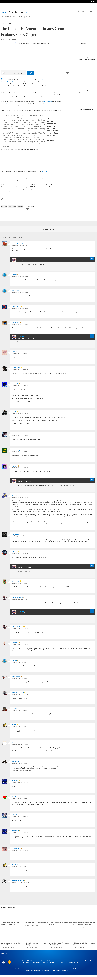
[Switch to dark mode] (79, 11)
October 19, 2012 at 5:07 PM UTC (20, 276)
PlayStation (19, 12)
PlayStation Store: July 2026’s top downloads (36, 922)
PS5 (3, 17)
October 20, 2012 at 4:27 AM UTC (20, 678)
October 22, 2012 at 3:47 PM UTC (20, 866)
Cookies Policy (51, 968)
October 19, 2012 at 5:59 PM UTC (20, 324)
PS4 (11, 17)
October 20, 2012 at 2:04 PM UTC (20, 710)
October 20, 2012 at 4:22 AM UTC (20, 662)
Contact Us (79, 968)
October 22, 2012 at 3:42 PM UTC (20, 850)
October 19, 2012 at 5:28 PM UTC (20, 292)
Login (83, 11)
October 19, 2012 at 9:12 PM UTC (20, 497)
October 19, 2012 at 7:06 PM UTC (20, 385)
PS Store (15, 17)
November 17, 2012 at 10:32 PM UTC (20, 882)
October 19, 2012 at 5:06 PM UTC (20, 245)
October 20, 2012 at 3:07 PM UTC (20, 726)
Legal (73, 968)
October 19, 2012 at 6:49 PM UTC (20, 369)
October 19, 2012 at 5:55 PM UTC (20, 308)
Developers (87, 968)
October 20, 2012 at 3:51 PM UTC (20, 744)
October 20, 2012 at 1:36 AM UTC (20, 628)
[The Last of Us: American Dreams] (55, 84)
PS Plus (21, 17)
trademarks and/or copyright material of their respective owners (51, 962)
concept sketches (25, 169)
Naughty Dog (10, 82)
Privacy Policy (41, 968)
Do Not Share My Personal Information (61, 970)
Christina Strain (20, 103)
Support (18, 968)
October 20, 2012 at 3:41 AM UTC (20, 644)
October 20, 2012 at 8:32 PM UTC (20, 782)
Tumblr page (45, 171)
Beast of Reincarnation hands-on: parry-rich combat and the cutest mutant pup (84, 923)
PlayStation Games (12, 206)
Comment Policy (10, 968)
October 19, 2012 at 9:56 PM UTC (20, 536)
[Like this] (12, 927)
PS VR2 (7, 17)
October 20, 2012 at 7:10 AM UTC (20, 694)
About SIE (25, 968)
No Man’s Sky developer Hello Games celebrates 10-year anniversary (10, 923)
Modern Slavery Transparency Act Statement (37, 970)
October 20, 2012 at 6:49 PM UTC (20, 763)
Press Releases (60, 968)
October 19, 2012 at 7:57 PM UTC (20, 436)
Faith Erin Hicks (5, 103)
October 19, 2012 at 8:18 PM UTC (20, 452)
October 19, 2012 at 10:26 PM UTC (20, 554)
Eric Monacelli (9, 72)
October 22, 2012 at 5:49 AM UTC (20, 832)
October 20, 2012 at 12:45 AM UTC (26, 567)
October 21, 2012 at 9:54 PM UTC (20, 816)
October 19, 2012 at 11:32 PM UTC (26, 260)
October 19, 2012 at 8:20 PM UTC (20, 468)
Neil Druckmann (47, 101)
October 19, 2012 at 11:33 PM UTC (26, 338)
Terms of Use (33, 968)
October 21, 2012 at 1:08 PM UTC (20, 798)
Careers (68, 968)
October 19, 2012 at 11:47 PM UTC (20, 583)
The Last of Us (20, 206)
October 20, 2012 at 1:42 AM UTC (25, 613)
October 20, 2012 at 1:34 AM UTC (20, 599)
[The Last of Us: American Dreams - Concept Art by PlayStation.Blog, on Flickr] (21, 164)
